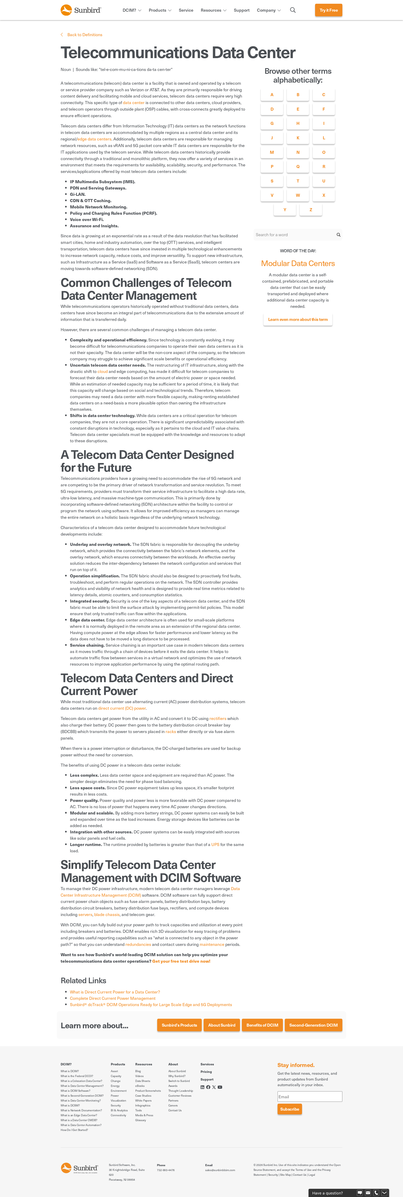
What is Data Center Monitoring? (81, 1100)
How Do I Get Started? (74, 1130)
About (173, 1064)
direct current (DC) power (122, 708)
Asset (114, 1071)
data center (134, 102)
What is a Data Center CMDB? (79, 1120)
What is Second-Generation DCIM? (82, 1095)
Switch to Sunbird (179, 1081)
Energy (115, 1086)
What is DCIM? (70, 1071)
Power (114, 1095)
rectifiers (217, 718)
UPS (215, 844)
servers (85, 914)
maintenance (212, 944)
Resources (211, 10)
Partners (173, 1100)
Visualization (118, 1100)
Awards (172, 1086)
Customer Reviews (179, 1095)
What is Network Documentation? (81, 1110)
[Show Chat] (360, 1193)
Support (242, 10)
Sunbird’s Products (179, 1025)
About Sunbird (222, 1025)
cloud (102, 371)
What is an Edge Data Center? (79, 1115)
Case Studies (143, 1095)
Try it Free (329, 10)
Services (207, 1064)
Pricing (206, 1071)
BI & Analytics (119, 1110)
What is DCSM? (70, 1105)
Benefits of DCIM (262, 1025)
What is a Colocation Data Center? (81, 1081)
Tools (138, 1110)
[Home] (81, 9)
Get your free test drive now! (181, 961)
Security (116, 1105)
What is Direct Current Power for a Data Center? (115, 992)
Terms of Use (303, 1170)
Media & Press (144, 1115)
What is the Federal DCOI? (77, 1076)
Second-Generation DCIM (313, 1025)
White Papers (143, 1100)
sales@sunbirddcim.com (220, 1170)
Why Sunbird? (176, 1076)
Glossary (140, 1120)
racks (171, 731)
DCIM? (129, 10)
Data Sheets (142, 1081)
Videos (139, 1076)
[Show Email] (368, 1193)
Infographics (142, 1105)
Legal (311, 1174)
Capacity (116, 1076)
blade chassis (107, 914)
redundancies (138, 944)
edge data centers (94, 139)
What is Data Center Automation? (81, 1125)
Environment (118, 1090)
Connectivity (118, 1115)
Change (115, 1081)
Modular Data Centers (298, 263)
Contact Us (175, 1110)
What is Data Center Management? (82, 1086)
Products (157, 10)
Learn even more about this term (298, 319)
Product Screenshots (148, 1090)
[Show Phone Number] (376, 1193)
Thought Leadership (180, 1090)
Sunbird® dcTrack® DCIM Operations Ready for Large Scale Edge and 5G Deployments (151, 1004)
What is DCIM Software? (75, 1090)
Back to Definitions (84, 34)
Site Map (285, 1174)
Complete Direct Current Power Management (113, 998)
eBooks (140, 1086)
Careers (173, 1105)
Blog (138, 1071)
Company (266, 10)
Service (186, 10)
